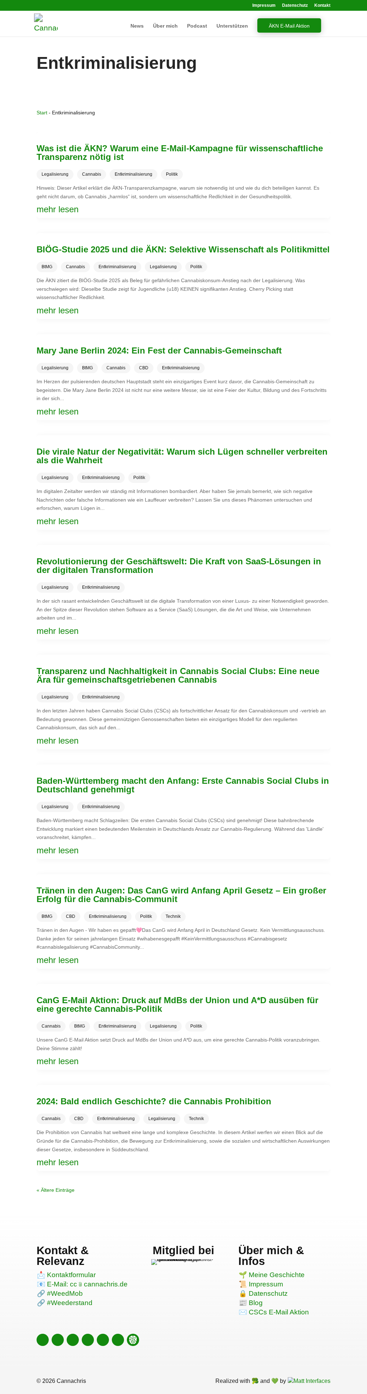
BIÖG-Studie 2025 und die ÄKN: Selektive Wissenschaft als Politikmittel (183, 249)
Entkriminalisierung (133, 174)
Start (42, 112)
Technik (173, 916)
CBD (143, 367)
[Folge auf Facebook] (58, 1340)
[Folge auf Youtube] (88, 1340)
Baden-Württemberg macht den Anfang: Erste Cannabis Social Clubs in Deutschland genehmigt (183, 785)
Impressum (264, 5)
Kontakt (322, 5)
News (137, 26)
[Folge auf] (132, 1340)
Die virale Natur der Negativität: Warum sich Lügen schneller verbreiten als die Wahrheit (182, 456)
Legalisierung (55, 174)
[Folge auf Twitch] (118, 1340)
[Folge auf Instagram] (43, 1340)
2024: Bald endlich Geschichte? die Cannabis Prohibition (154, 1101)
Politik (172, 174)
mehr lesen (57, 209)
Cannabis (91, 174)
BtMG (47, 266)
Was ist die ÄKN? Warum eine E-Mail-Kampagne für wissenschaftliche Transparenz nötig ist (180, 152)
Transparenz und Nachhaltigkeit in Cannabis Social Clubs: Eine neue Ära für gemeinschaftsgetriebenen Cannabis (178, 675)
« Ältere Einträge (56, 1190)
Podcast (197, 26)
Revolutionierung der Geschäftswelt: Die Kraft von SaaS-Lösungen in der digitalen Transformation (179, 565)
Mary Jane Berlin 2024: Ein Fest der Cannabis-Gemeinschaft (159, 350)
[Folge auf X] (103, 1340)
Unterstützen (232, 26)
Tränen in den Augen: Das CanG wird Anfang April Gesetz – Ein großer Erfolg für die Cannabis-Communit (181, 895)
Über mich (165, 26)
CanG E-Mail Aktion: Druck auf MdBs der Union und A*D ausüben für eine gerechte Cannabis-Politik (177, 1004)
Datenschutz (295, 5)
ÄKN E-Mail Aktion (289, 26)
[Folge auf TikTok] (73, 1340)
